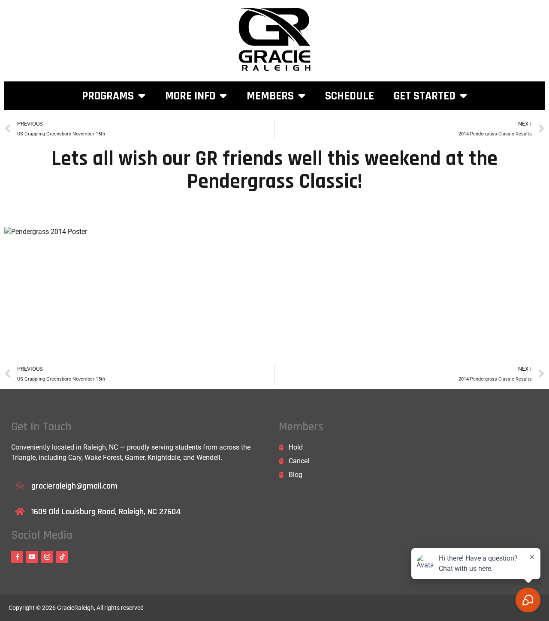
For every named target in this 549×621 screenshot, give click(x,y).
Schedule (349, 96)
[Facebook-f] (17, 557)
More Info (190, 96)
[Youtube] (32, 557)
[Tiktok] (62, 557)
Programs (108, 96)
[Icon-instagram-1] (47, 557)
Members (270, 96)
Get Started (424, 96)
